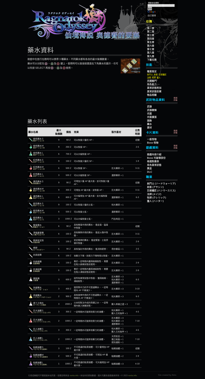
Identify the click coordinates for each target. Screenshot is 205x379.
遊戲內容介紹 (154, 154)
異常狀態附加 (154, 88)
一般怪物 (152, 139)
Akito (174, 375)
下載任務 (152, 59)
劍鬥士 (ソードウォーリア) (161, 183)
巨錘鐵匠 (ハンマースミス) (161, 190)
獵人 (159, 78)
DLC (149, 172)
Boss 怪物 (152, 142)
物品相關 (152, 95)
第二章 (150, 31)
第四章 (150, 38)
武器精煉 (152, 110)
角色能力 (152, 84)
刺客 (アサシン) (155, 187)
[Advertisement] (84, 96)
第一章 (150, 28)
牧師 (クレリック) (156, 197)
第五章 (150, 42)
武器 (149, 106)
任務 (149, 21)
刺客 (156, 75)
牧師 (154, 78)
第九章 (150, 56)
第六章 (150, 45)
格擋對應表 (153, 161)
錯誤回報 (176, 99)
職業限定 (152, 71)
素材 (149, 127)
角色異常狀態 (154, 165)
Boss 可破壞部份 (156, 158)
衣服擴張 (152, 117)
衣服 (149, 113)
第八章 (150, 52)
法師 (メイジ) (154, 194)
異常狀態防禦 (154, 91)
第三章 (150, 35)
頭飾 (149, 120)
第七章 (150, 49)
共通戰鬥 (152, 81)
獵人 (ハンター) (155, 201)
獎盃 (149, 168)
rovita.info (74, 375)
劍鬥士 (150, 75)
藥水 (149, 124)
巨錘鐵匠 (162, 75)
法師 (149, 78)
